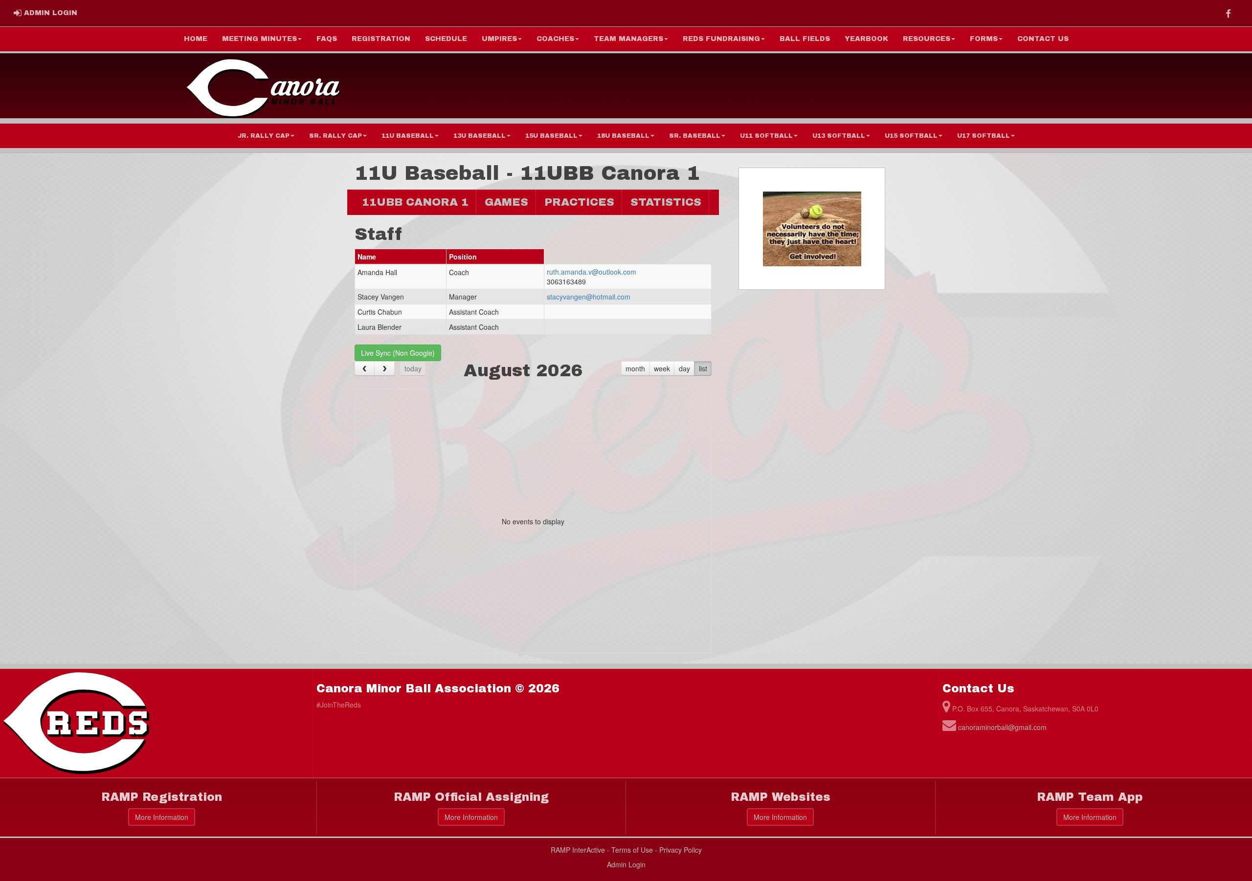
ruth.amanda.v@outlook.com (591, 272)
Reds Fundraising (721, 39)
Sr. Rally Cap (335, 135)
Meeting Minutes (259, 39)
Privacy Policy (680, 850)
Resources (926, 39)
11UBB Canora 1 (415, 202)
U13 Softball (838, 135)
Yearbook (866, 39)
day (684, 368)
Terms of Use (632, 850)
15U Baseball (551, 135)
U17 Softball (983, 135)
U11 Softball (766, 135)
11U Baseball (407, 135)
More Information (161, 817)
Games (506, 202)
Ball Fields (805, 39)
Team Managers (628, 39)
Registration (381, 39)
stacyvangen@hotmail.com (588, 296)
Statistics (665, 202)
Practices (579, 202)
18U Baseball (623, 135)
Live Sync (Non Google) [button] (398, 353)
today (413, 368)
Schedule (446, 39)
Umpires (499, 39)
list (703, 368)
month (635, 368)
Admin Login (626, 864)
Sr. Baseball (694, 135)
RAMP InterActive (578, 850)
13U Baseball (479, 135)
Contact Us (1043, 39)
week (662, 368)
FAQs (326, 39)
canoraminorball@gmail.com (1002, 727)
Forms (984, 39)
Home (195, 39)
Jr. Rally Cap (264, 135)
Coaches (555, 39)
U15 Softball (911, 135)
